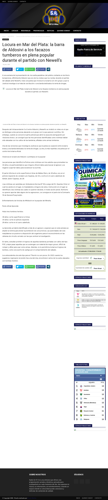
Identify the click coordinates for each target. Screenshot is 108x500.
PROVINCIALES (38, 31)
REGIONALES (25, 31)
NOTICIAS (50, 31)
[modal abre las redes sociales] (48, 69)
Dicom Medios (31, 498)
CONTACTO (23, 1)
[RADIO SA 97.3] (54, 15)
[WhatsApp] (104, 1)
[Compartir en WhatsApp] (30, 69)
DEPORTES (11, 36)
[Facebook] (97, 1)
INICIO (4, 1)
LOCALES (15, 31)
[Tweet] (20, 69)
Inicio (3, 36)
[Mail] (100, 1)
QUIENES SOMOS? (13, 1)
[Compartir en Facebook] (7, 69)
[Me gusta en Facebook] (41, 69)
